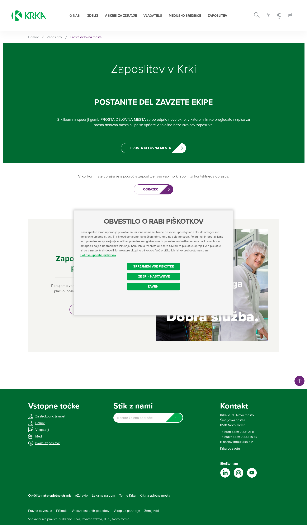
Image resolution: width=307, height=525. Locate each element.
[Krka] (28, 15)
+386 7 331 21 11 (243, 432)
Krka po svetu (230, 448)
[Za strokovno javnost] (268, 16)
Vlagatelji (152, 16)
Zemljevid (151, 511)
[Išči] (257, 15)
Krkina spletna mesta (155, 495)
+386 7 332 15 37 (245, 437)
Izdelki (92, 16)
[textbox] (148, 418)
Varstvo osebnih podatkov (90, 511)
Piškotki (61, 511)
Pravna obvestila (40, 511)
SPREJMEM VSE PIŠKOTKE (153, 266)
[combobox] (148, 418)
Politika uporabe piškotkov (98, 255)
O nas (75, 16)
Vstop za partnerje (127, 511)
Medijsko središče (185, 16)
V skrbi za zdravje (121, 16)
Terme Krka (127, 495)
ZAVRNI (153, 286)
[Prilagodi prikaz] (290, 16)
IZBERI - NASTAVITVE (153, 276)
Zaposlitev (217, 16)
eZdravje (81, 495)
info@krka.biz (243, 442)
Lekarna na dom (103, 495)
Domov (33, 37)
